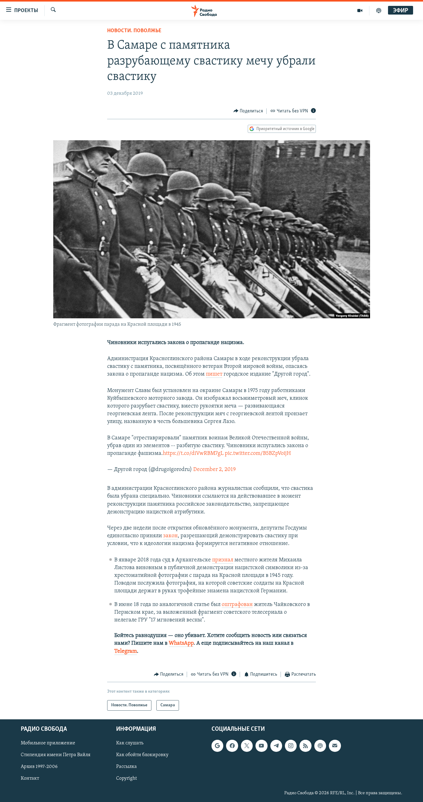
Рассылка (126, 767)
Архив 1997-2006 (39, 767)
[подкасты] (378, 10)
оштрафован (237, 605)
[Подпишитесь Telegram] (276, 746)
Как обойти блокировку (142, 755)
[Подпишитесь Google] (217, 746)
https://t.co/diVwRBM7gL (193, 453)
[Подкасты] (320, 746)
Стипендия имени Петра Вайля (55, 755)
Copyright (126, 778)
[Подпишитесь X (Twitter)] (247, 746)
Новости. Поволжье (134, 31)
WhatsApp (181, 643)
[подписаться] (335, 746)
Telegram (125, 651)
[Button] (248, 111)
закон (170, 536)
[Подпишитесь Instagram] (291, 746)
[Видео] (360, 10)
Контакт (30, 778)
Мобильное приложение (48, 743)
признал (222, 560)
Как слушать (129, 743)
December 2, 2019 (214, 470)
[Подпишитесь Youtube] (261, 746)
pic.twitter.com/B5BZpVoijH (258, 453)
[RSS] (305, 746)
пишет (214, 374)
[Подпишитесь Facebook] (232, 746)
